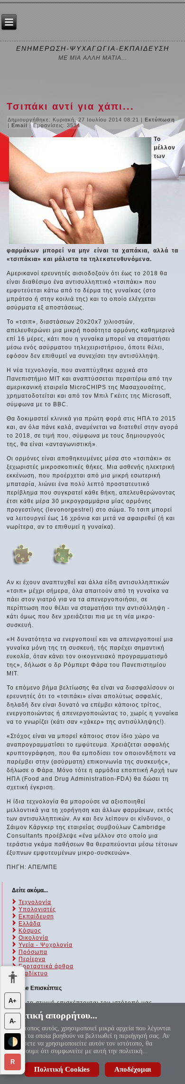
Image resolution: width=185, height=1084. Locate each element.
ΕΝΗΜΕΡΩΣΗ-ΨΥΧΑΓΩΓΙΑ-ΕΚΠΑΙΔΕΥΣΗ (92, 48)
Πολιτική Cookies (62, 1069)
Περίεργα (32, 959)
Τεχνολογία (34, 902)
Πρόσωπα (32, 952)
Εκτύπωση (160, 119)
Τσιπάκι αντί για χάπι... (70, 106)
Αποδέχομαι (132, 1069)
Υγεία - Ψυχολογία (45, 945)
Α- (12, 1021)
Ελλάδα (29, 923)
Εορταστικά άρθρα (46, 966)
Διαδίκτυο (33, 973)
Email (20, 125)
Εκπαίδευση (36, 916)
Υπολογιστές (37, 909)
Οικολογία (33, 937)
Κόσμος (29, 930)
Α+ (13, 1000)
